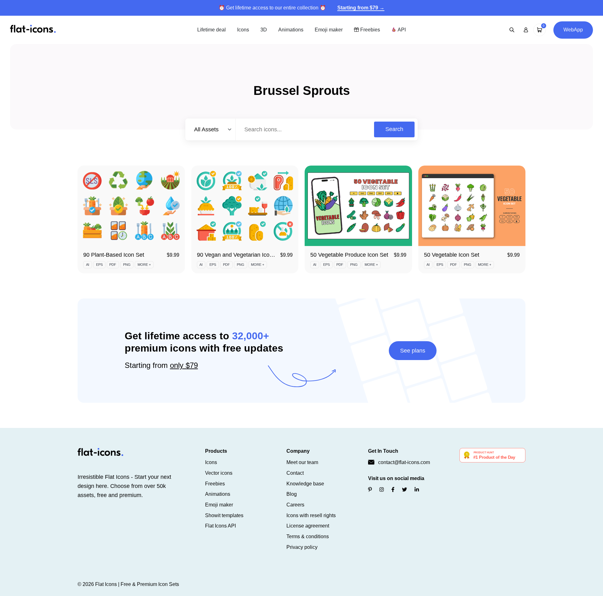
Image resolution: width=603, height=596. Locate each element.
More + (144, 264)
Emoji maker (329, 29)
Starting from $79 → (360, 7)
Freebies (369, 29)
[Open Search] (512, 30)
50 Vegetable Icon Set (451, 255)
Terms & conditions (307, 536)
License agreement (307, 525)
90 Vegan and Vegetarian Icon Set (240, 255)
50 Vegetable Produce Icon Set (349, 255)
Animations (290, 29)
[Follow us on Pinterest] (370, 489)
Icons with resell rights (311, 515)
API (401, 29)
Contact (295, 473)
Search (394, 129)
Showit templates (224, 515)
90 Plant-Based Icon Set (113, 255)
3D (263, 29)
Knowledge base (305, 483)
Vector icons (218, 473)
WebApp (573, 29)
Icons (243, 29)
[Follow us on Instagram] (381, 489)
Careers (295, 504)
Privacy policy (302, 547)
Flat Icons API (220, 525)
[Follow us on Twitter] (404, 489)
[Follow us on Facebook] (392, 489)
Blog (291, 494)
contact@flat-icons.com (404, 462)
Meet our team (302, 462)
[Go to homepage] (33, 29)
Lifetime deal (211, 29)
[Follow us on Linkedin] (417, 489)
